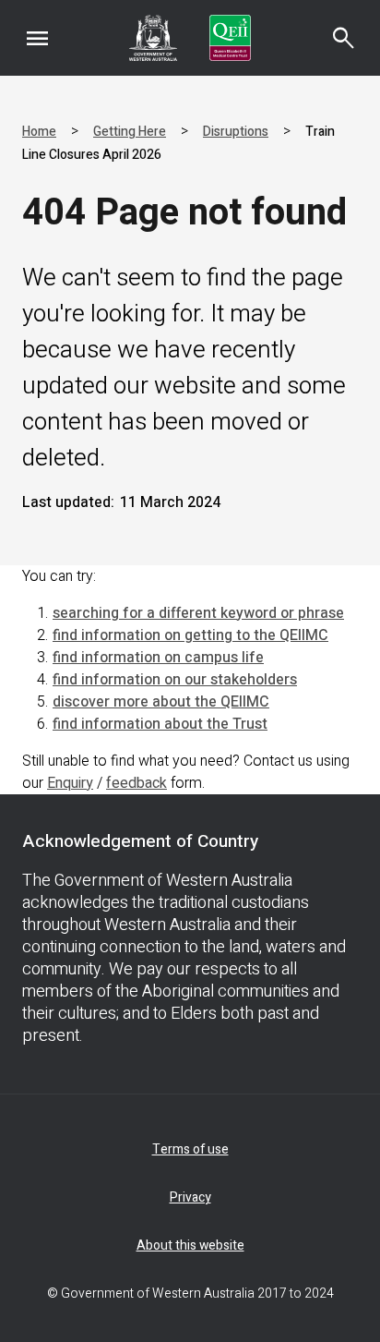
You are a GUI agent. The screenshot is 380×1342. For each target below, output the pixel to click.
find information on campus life (158, 658)
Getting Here (129, 131)
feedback (136, 783)
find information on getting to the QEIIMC (190, 635)
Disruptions (235, 131)
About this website (190, 1245)
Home (39, 131)
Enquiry (70, 783)
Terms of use (190, 1149)
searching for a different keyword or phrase (198, 613)
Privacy (190, 1197)
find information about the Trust (160, 724)
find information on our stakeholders (175, 680)
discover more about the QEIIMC (161, 702)
